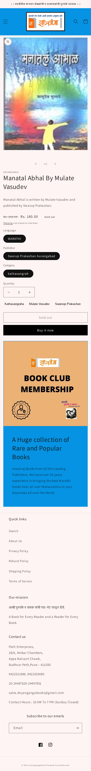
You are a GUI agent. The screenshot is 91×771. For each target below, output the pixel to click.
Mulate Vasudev (39, 304)
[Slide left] (36, 164)
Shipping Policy (20, 571)
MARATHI (14, 239)
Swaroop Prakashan (68, 304)
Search (14, 531)
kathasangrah (18, 274)
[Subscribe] (77, 728)
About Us (15, 541)
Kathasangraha (14, 304)
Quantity (8, 283)
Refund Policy (18, 561)
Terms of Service (20, 581)
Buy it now (45, 330)
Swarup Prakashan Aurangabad (31, 256)
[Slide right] (55, 164)
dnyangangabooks (37, 765)
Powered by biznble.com (57, 765)
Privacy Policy (18, 551)
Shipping (8, 223)
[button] (5, 21)
